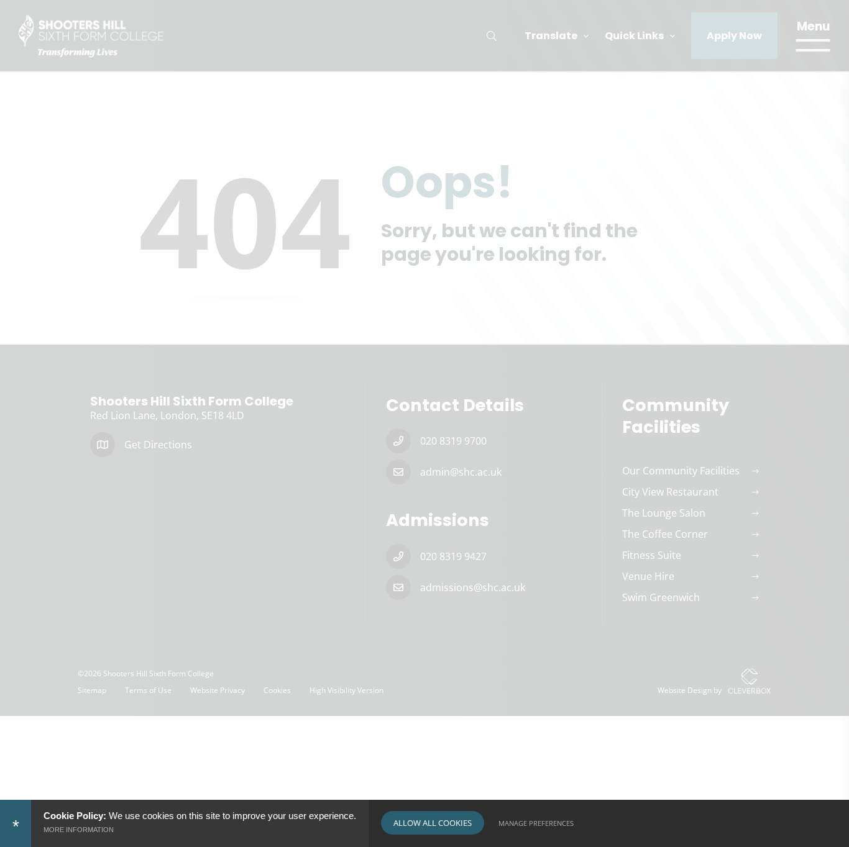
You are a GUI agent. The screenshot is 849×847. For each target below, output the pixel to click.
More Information (79, 829)
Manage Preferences (536, 823)
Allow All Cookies (432, 822)
